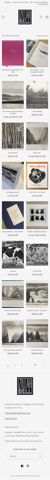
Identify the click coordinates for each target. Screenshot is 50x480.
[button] (3, 17)
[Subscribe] (39, 456)
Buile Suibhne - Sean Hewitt (13, 232)
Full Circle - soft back (37, 192)
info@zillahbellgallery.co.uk (17, 413)
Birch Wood (13, 153)
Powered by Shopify (33, 476)
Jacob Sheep (37, 271)
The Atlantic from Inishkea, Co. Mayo (13, 112)
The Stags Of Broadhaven (13, 350)
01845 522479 (11, 418)
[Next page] (42, 364)
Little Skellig (37, 111)
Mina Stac (37, 153)
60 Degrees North (13, 192)
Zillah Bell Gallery (21, 476)
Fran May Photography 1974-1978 (12, 71)
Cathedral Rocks (37, 350)
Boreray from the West (13, 310)
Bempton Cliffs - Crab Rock (37, 310)
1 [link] (7, 364)
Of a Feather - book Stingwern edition (37, 71)
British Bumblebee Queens (37, 232)
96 (35, 365)
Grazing (13, 271)
